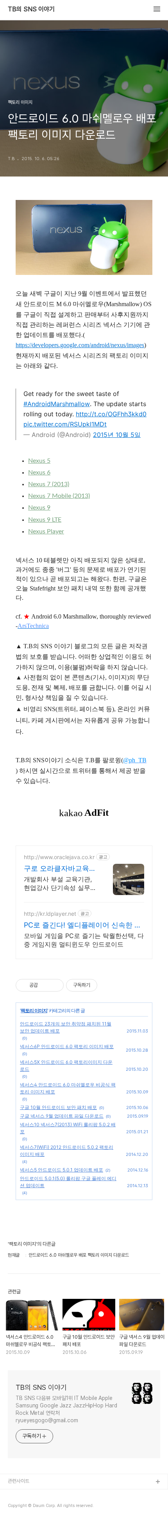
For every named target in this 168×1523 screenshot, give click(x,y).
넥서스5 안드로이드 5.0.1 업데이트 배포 (61, 1170)
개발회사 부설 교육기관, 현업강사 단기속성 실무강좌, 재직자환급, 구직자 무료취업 (60, 883)
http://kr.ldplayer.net (50, 913)
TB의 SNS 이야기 (31, 9)
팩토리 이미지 (34, 1010)
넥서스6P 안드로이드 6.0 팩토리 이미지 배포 (67, 1046)
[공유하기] (45, 985)
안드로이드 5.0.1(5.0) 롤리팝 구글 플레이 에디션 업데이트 (68, 1181)
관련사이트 (18, 1481)
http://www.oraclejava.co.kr (59, 857)
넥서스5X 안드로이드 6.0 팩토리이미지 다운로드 (66, 1065)
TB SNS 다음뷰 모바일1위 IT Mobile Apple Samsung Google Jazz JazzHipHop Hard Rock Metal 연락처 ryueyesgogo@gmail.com (66, 1409)
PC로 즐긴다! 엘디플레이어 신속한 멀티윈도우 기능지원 (82, 925)
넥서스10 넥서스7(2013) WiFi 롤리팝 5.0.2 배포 (68, 1128)
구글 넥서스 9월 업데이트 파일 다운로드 (62, 1116)
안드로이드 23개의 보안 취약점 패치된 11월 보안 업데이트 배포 (65, 1027)
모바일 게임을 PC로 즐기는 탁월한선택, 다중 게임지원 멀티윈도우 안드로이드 (84, 940)
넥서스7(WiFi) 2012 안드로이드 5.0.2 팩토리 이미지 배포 (66, 1150)
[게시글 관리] (55, 985)
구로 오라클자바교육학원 (60, 868)
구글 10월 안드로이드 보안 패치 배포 (58, 1107)
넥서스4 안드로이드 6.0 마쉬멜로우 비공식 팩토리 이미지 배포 (68, 1088)
